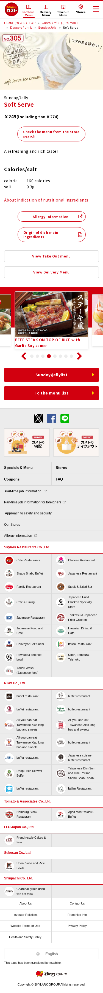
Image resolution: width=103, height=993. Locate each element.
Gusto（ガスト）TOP (19, 23)
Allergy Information (50, 216)
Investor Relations (25, 914)
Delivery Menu (46, 13)
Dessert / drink (21, 27)
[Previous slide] (24, 356)
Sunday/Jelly (47, 27)
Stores (80, 12)
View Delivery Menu (51, 272)
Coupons (12, 479)
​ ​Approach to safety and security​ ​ (28, 513)
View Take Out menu (51, 256)
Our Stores (12, 525)
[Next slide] (80, 356)
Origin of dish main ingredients (41, 234)
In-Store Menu (29, 13)
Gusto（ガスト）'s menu (60, 23)
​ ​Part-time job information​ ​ (23, 491)
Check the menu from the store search (51, 133)
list (51, 374)
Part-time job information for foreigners (32, 502)
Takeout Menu (63, 13)
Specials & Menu (18, 468)
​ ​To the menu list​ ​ (51, 393)
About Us (26, 903)
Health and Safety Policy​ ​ (25, 937)
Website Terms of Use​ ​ (25, 925)
